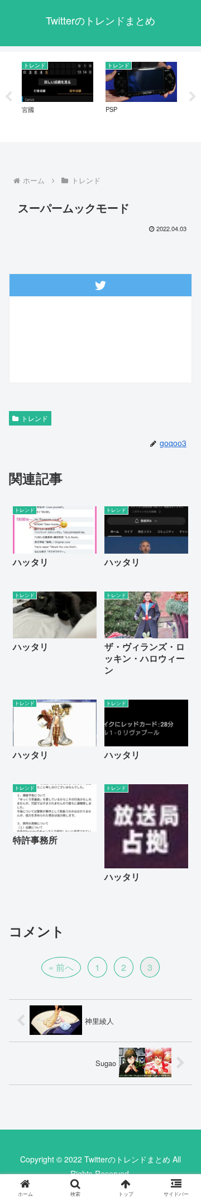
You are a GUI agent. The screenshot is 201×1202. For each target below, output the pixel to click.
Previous (8, 96)
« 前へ (61, 967)
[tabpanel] (57, 94)
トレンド (34, 418)
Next (192, 96)
